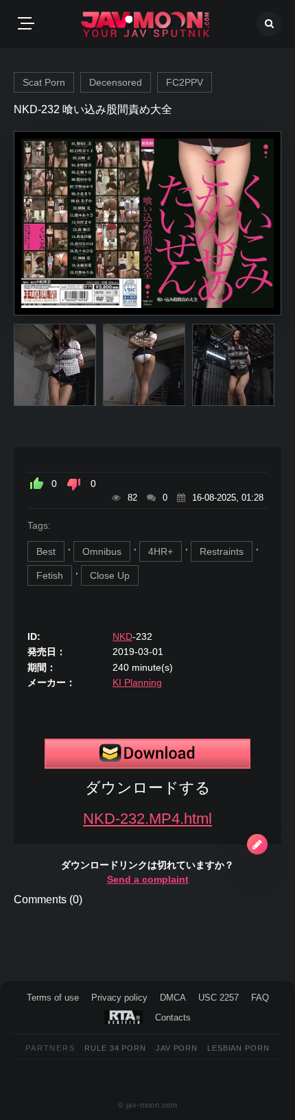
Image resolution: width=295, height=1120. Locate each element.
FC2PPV (184, 82)
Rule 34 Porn (115, 1048)
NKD (122, 636)
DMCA (173, 997)
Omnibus (101, 551)
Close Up (110, 575)
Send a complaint (148, 879)
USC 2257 (218, 997)
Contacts (173, 1017)
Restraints (222, 551)
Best (46, 551)
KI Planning (137, 682)
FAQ (260, 997)
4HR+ (160, 551)
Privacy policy (119, 997)
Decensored (115, 82)
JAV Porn (177, 1048)
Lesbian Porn (238, 1048)
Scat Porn (44, 82)
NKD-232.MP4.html (147, 818)
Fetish (49, 575)
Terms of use (53, 997)
